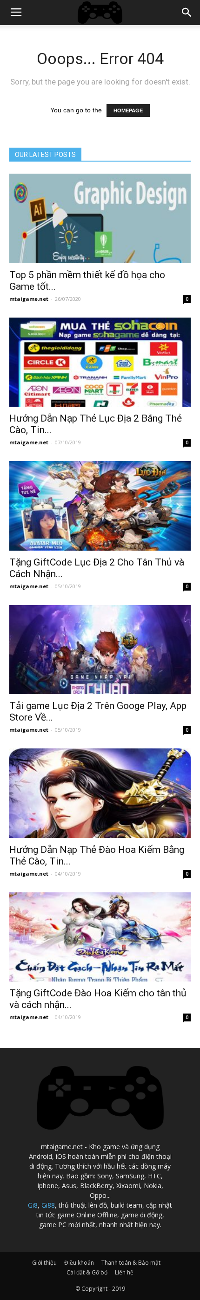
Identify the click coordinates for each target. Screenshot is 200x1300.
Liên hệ (124, 1272)
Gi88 (48, 1205)
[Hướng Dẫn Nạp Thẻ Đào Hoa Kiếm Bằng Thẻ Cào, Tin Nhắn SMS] (100, 793)
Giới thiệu (44, 1263)
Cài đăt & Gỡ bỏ (87, 1272)
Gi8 (33, 1205)
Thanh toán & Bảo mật (130, 1263)
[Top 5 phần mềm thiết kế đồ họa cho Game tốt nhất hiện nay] (100, 218)
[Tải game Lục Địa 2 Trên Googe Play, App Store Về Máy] (100, 650)
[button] (187, 12)
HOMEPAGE (128, 110)
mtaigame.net (28, 298)
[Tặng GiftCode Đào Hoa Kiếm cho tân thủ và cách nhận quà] (100, 937)
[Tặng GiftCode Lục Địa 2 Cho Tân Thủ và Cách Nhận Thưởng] (100, 506)
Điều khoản (79, 1263)
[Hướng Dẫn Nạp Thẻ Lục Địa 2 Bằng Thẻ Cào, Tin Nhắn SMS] (100, 362)
